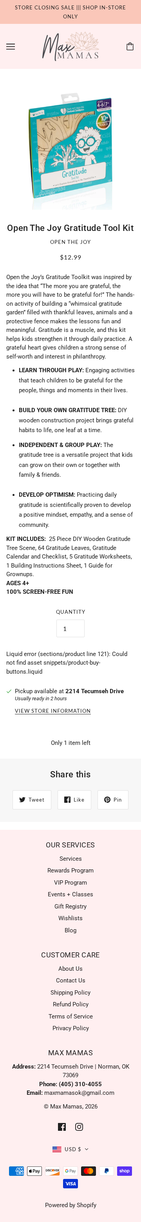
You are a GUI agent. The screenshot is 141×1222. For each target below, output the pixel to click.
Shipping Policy (70, 992)
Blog (70, 930)
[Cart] (131, 46)
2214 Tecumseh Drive (94, 691)
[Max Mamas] (70, 46)
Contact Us (70, 980)
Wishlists (70, 918)
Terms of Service (71, 1016)
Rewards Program (70, 870)
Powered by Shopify (70, 1205)
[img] (61, 1126)
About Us (70, 968)
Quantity (70, 612)
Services (71, 858)
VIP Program (70, 882)
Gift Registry (70, 906)
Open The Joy (70, 242)
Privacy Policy (70, 1028)
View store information (53, 711)
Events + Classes (70, 894)
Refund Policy (71, 1004)
